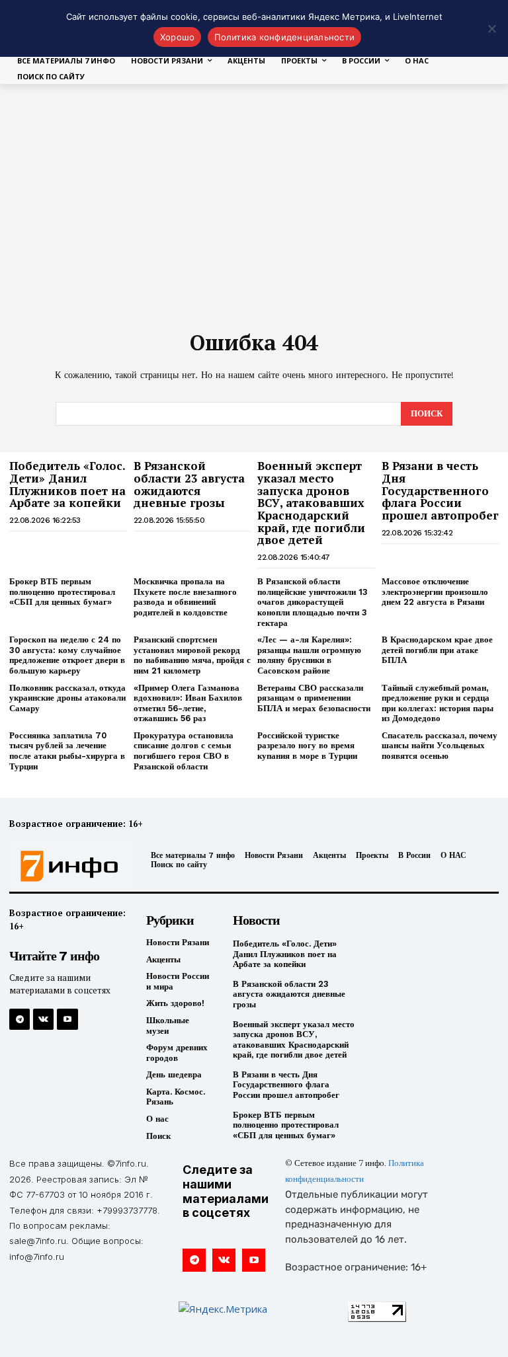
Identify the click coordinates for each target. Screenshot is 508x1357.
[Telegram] (19, 1019)
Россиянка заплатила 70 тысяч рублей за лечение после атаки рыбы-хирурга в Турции (67, 750)
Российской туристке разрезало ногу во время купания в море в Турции (307, 745)
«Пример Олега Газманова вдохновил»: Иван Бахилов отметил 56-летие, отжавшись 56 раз (188, 703)
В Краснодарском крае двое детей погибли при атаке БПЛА (437, 650)
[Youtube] (67, 1019)
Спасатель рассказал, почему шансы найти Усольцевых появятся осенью (439, 745)
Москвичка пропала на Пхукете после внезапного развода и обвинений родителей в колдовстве (185, 596)
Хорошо (177, 37)
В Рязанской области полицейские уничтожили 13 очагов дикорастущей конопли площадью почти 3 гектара (312, 601)
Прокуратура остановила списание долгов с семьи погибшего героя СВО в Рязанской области (183, 750)
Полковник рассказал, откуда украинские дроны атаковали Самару (67, 698)
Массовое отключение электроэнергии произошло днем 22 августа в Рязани (435, 591)
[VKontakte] (43, 1019)
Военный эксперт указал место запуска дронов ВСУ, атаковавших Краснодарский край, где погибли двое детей (311, 502)
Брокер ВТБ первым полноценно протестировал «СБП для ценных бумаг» (62, 591)
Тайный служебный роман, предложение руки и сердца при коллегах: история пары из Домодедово (437, 703)
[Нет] (491, 28)
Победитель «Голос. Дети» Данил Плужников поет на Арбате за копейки (67, 484)
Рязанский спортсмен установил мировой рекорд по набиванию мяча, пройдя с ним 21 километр (192, 655)
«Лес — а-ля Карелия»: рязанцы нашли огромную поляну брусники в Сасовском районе (309, 655)
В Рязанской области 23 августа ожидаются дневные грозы (189, 484)
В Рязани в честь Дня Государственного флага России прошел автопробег (440, 490)
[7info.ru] (65, 866)
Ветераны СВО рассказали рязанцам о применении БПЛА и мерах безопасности (313, 698)
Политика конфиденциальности (284, 37)
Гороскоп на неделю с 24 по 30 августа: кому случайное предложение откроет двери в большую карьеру (67, 655)
